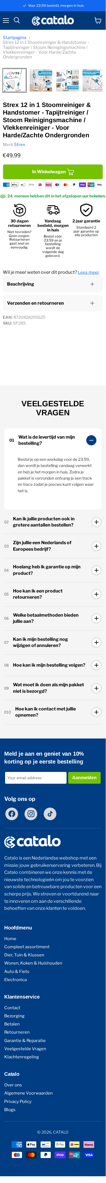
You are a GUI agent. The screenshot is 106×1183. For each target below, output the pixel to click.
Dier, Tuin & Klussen (24, 955)
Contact (12, 1008)
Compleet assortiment (27, 947)
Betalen (12, 1024)
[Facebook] (11, 814)
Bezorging (14, 1016)
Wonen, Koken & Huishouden (33, 963)
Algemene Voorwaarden (28, 1093)
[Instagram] (31, 814)
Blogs (10, 1109)
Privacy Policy (18, 1101)
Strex (19, 144)
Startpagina (14, 37)
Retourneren (17, 1032)
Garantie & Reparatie (25, 1040)
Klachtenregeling (21, 1057)
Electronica (15, 979)
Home (10, 938)
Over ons (13, 1085)
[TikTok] (50, 814)
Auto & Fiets (16, 971)
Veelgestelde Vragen (25, 1049)
